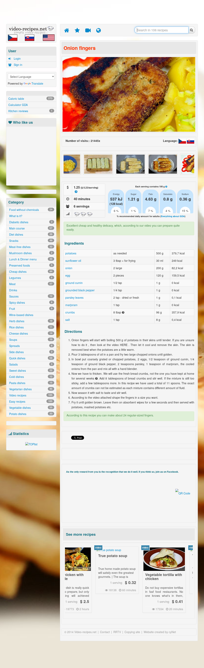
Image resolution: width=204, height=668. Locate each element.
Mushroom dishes (30, 253)
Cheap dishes (30, 272)
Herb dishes (30, 321)
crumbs (70, 312)
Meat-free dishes (30, 247)
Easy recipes (30, 401)
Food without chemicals (30, 210)
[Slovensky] (190, 141)
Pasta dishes (30, 383)
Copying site (132, 632)
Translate (37, 83)
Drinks (12, 290)
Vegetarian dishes (30, 389)
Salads (30, 364)
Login (17, 58)
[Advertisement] (103, 12)
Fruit (30, 309)
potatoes (70, 253)
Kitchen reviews (30, 111)
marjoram (71, 305)
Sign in (17, 65)
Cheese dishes (30, 333)
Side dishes (30, 352)
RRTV (117, 632)
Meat (30, 284)
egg (67, 275)
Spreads (30, 346)
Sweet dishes (30, 371)
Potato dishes (30, 414)
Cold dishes (30, 377)
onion (68, 268)
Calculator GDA (18, 105)
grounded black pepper (80, 290)
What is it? (15, 216)
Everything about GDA (173, 216)
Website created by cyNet (160, 632)
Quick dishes (30, 358)
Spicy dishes (30, 302)
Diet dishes (30, 234)
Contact (105, 632)
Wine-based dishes (20, 315)
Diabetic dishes (30, 222)
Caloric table (30, 99)
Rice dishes (30, 327)
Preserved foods (30, 265)
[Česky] (182, 141)
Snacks (30, 241)
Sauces (30, 296)
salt (67, 320)
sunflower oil (73, 261)
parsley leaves (74, 297)
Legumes (30, 278)
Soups (30, 340)
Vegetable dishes (30, 408)
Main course (30, 228)
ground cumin (74, 283)
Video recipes (30, 395)
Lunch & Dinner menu (30, 259)
